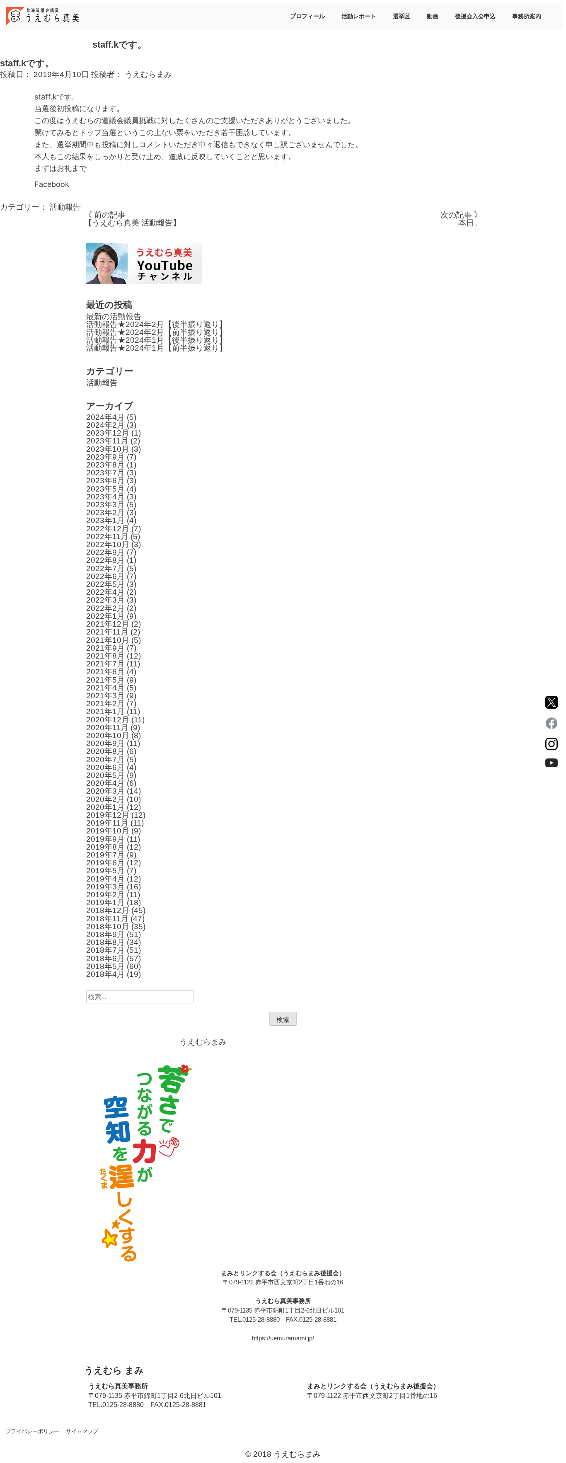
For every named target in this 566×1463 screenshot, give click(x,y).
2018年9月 (105, 934)
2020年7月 (105, 759)
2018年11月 (107, 918)
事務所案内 (526, 16)
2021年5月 (105, 680)
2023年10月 (107, 449)
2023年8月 (105, 464)
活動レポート (358, 16)
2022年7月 (105, 568)
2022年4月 (105, 592)
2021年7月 (105, 663)
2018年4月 (105, 974)
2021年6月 (105, 671)
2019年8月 (105, 847)
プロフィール (307, 16)
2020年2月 (105, 799)
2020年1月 (105, 807)
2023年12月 (107, 433)
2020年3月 (105, 791)
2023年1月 (105, 520)
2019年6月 (105, 862)
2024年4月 (105, 417)
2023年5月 (105, 488)
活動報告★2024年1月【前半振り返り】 (156, 348)
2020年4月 (105, 783)
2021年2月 (105, 703)
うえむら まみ (114, 1370)
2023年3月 (105, 504)
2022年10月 (107, 544)
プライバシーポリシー (32, 1431)
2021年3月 (105, 695)
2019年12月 (107, 815)
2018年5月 (105, 966)
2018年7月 (105, 950)
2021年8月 (105, 656)
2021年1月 (105, 711)
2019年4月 (105, 878)
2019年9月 (105, 839)
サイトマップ (82, 1431)
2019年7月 (105, 854)
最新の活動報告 (113, 316)
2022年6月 (105, 576)
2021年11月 (107, 631)
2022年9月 (105, 552)
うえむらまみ (148, 74)
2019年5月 (105, 870)
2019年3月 (105, 886)
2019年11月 (107, 823)
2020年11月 (107, 727)
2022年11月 (107, 536)
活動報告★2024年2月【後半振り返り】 (156, 324)
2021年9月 (105, 648)
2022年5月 (105, 584)
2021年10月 (107, 640)
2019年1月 (105, 902)
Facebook (51, 184)
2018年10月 (107, 926)
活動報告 (65, 207)
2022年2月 (105, 608)
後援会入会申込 (475, 16)
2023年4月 (105, 496)
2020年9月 (105, 743)
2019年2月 (105, 894)
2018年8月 (105, 942)
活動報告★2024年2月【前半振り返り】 (156, 332)
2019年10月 (107, 830)
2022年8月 (105, 560)
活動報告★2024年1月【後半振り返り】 (156, 340)
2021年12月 (107, 624)
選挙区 (401, 16)
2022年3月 (105, 600)
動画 (432, 16)
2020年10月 (107, 735)
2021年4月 (105, 687)
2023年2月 (105, 512)
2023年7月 (105, 472)
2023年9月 (105, 457)
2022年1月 (105, 616)
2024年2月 (105, 425)
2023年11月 (107, 440)
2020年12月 (107, 719)
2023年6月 (105, 480)
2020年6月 (105, 767)
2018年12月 (107, 910)
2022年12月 (107, 528)
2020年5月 (105, 775)
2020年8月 (105, 751)
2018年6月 (105, 958)
